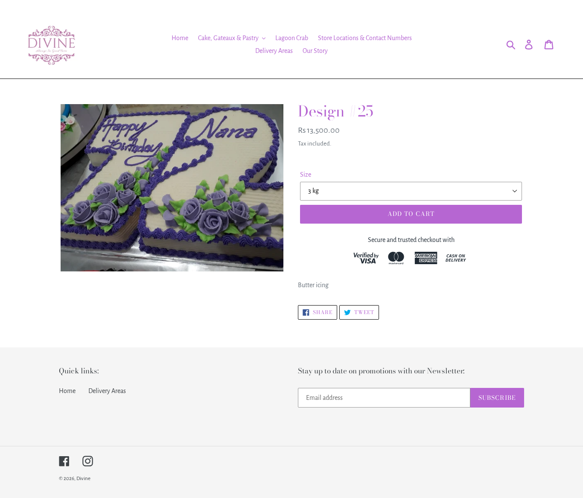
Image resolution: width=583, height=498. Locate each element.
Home (67, 390)
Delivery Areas (107, 390)
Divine (83, 478)
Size (305, 174)
